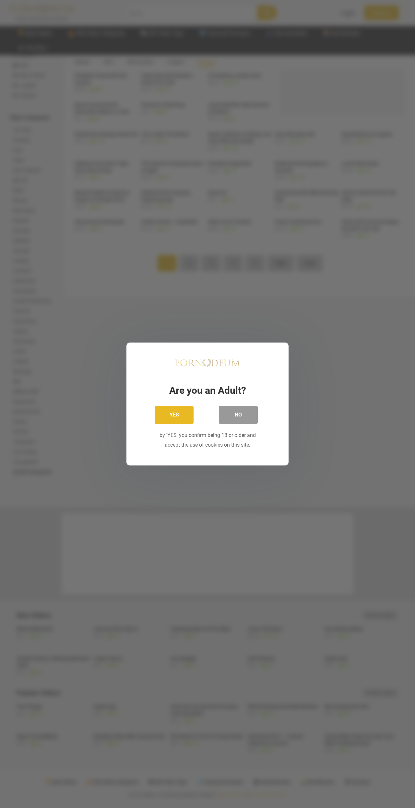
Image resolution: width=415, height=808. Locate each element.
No (238, 415)
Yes (174, 415)
